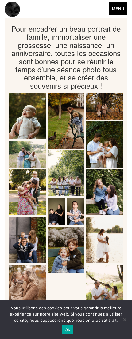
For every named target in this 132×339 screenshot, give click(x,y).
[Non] (124, 320)
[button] (27, 116)
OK (68, 329)
